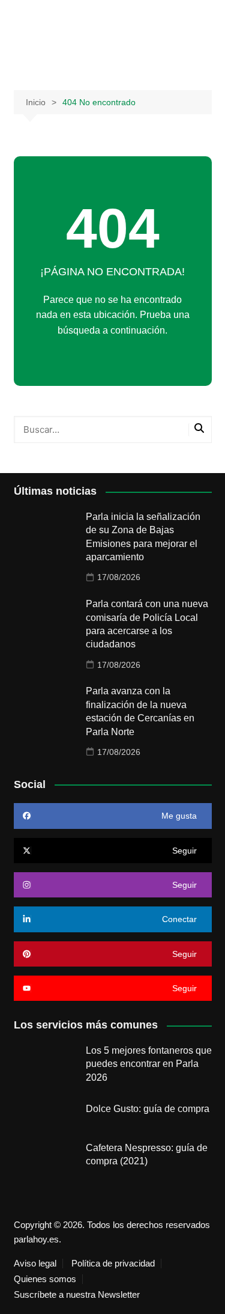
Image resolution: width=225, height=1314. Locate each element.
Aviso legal (35, 1263)
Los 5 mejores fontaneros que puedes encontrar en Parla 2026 (149, 1064)
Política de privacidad (113, 1263)
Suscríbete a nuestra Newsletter (77, 1295)
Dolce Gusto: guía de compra (147, 1109)
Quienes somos (45, 1279)
